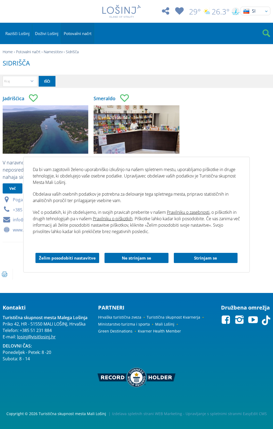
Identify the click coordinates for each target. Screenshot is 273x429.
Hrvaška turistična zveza (119, 317)
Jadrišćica (13, 98)
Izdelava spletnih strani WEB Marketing (147, 413)
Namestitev (53, 51)
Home (8, 51)
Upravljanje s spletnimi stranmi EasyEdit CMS (226, 413)
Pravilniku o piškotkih (113, 219)
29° (195, 11)
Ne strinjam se (136, 258)
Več (12, 188)
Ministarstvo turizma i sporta (124, 324)
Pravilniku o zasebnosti (188, 212)
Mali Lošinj (164, 324)
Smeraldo (104, 98)
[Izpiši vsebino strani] (4, 274)
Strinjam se (205, 258)
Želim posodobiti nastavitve (67, 258)
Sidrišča (72, 51)
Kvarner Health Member (159, 331)
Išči (47, 81)
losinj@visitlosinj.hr (36, 337)
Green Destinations (115, 331)
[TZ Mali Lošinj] (121, 11)
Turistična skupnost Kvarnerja (173, 317)
